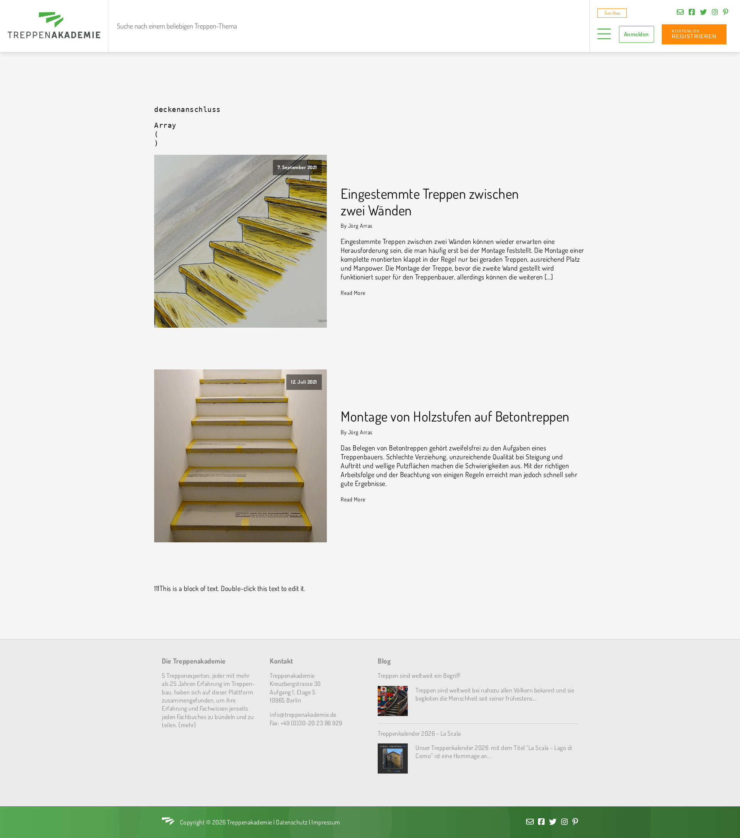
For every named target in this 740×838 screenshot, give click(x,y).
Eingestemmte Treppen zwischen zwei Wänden (430, 201)
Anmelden (636, 34)
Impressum (325, 822)
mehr (187, 725)
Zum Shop (612, 13)
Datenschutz (292, 822)
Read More (353, 292)
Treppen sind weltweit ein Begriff (419, 675)
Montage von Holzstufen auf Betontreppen (455, 416)
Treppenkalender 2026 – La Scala (419, 733)
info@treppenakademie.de (303, 714)
